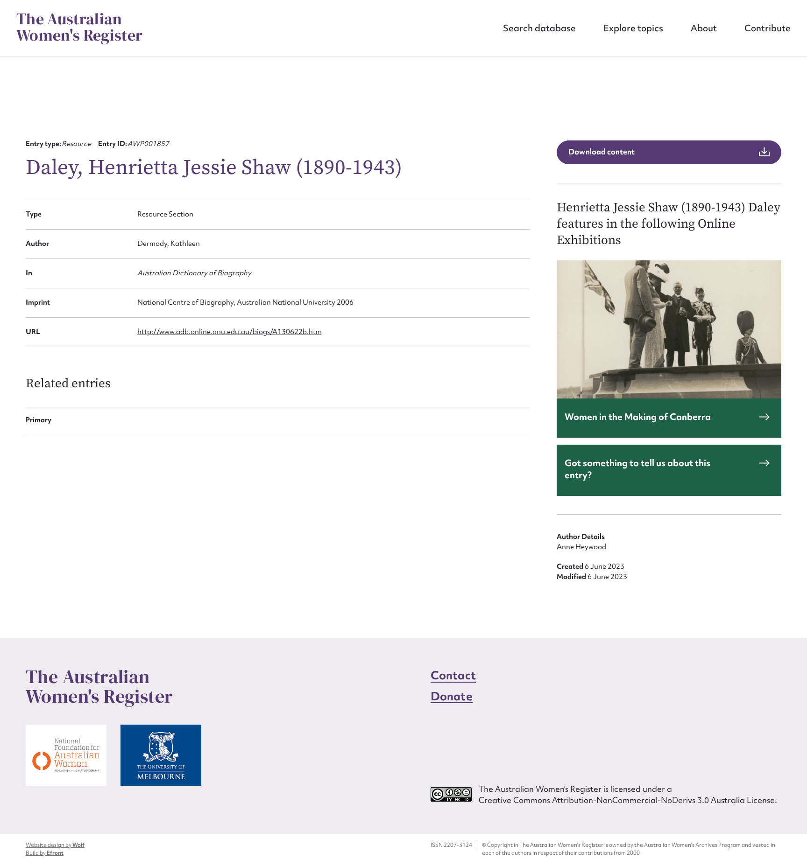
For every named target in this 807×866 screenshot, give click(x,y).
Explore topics (633, 28)
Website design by (55, 845)
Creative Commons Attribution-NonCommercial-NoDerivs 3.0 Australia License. (628, 800)
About (704, 28)
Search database (539, 28)
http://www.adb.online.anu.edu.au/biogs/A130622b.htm (229, 331)
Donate (452, 696)
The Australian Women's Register (79, 27)
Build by (45, 853)
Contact (453, 675)
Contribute (767, 28)
